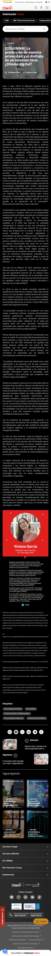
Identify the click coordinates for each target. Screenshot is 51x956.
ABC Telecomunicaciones (24, 21)
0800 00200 (20, 916)
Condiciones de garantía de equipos (25, 936)
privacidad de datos (12, 709)
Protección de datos (36, 718)
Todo (6, 21)
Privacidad (30, 709)
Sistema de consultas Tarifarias (25, 944)
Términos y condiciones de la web (25, 932)
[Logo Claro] (7, 8)
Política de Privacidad (17, 940)
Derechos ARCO (35, 940)
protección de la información (16, 714)
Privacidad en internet (13, 718)
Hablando (13, 14)
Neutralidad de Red (25, 948)
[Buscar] (36, 7)
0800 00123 (36, 916)
